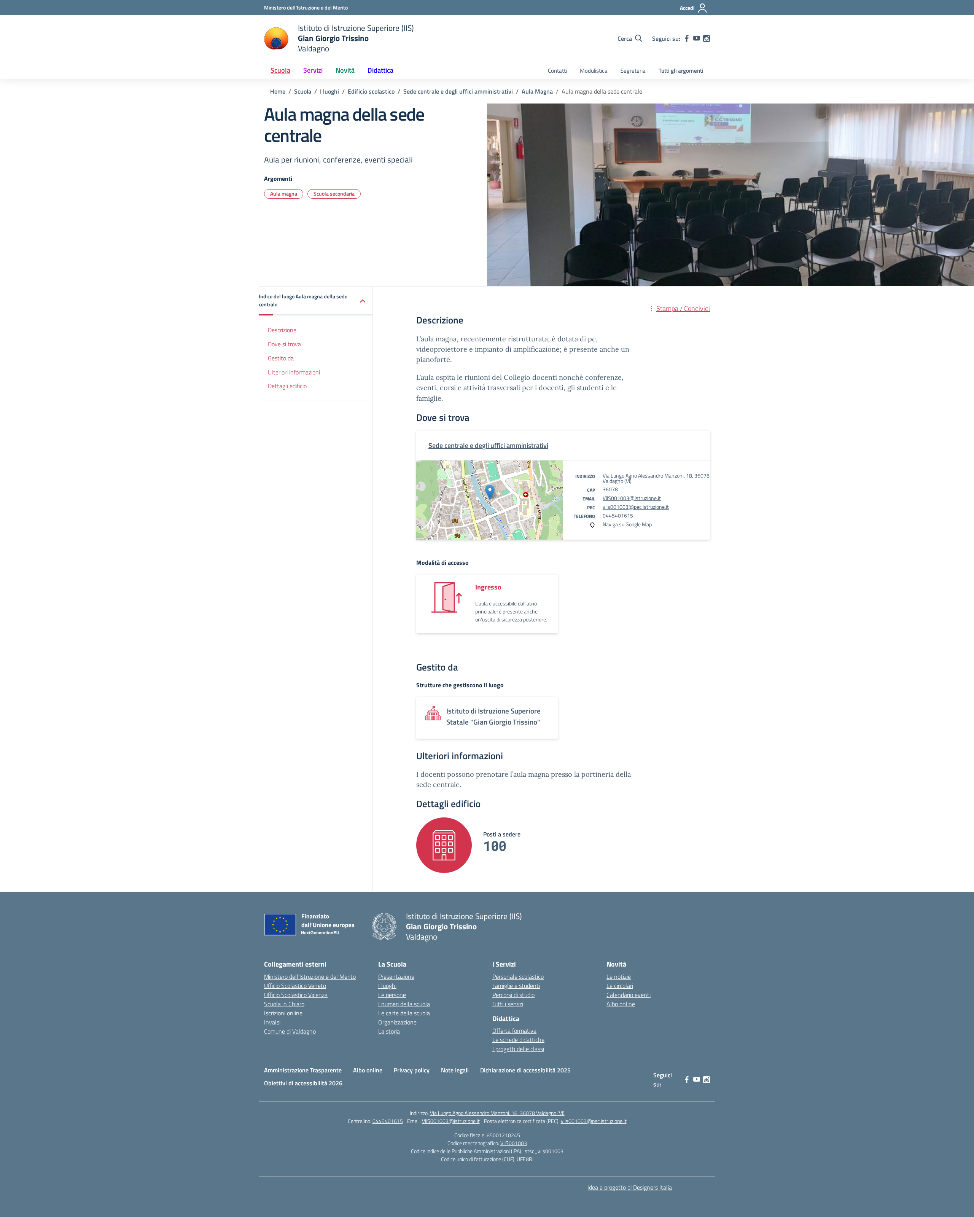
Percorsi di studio (513, 994)
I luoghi (387, 985)
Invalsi (272, 1022)
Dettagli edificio (287, 386)
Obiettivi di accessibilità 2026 (303, 1083)
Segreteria (633, 70)
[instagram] (706, 38)
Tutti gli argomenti (681, 70)
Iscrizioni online (283, 1013)
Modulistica (594, 70)
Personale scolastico (518, 976)
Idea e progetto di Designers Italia (629, 1187)
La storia (389, 1031)
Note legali (455, 1070)
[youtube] (696, 38)
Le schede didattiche (518, 1039)
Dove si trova (284, 344)
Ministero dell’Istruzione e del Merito (310, 976)
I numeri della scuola (404, 1003)
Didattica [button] (380, 70)
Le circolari (619, 985)
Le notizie (618, 976)
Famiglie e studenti (516, 985)
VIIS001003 (513, 1143)
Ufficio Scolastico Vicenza (296, 994)
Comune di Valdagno (290, 1031)
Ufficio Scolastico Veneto (295, 985)
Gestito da (281, 358)
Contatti (557, 70)
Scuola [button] (280, 70)
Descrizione (282, 330)
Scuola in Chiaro (284, 1003)
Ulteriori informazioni (294, 372)
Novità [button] (345, 70)
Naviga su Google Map (627, 524)
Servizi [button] (313, 70)
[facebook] (686, 38)
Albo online (620, 1003)
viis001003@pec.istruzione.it (636, 507)
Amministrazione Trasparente (303, 1070)
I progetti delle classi (518, 1048)
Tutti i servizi (507, 1003)
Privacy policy (412, 1070)
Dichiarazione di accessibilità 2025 (525, 1070)
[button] (316, 301)
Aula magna (283, 194)
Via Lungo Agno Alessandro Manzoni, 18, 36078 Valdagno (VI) (497, 1113)
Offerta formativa (514, 1030)
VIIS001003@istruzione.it (632, 498)
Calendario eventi (628, 994)
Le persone (392, 994)
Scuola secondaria (334, 194)
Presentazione (396, 976)
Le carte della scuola (404, 1013)
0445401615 (618, 515)
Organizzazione (397, 1022)
